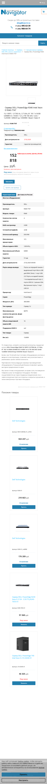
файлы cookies (23, 761)
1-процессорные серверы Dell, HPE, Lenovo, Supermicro (22, 51)
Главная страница (8, 50)
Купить (23, 448)
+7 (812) (22, 26)
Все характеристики (10, 148)
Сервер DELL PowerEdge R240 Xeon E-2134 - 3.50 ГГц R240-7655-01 (23, 599)
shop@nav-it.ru (23, 23)
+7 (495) (22, 29)
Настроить (23, 780)
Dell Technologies (18, 421)
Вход (43, 3)
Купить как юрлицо (12, 188)
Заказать (9, 182)
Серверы (20, 50)
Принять (23, 774)
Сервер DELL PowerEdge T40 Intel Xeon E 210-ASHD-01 (23, 657)
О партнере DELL (9, 128)
